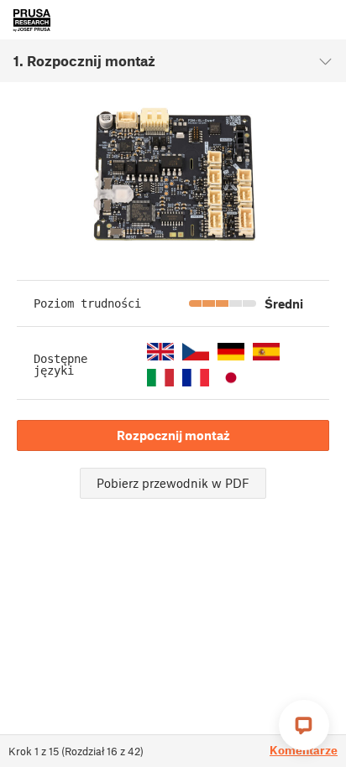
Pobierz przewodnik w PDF (173, 482)
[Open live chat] (304, 725)
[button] (160, 351)
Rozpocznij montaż (173, 435)
